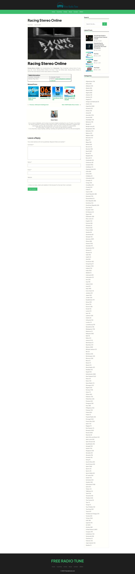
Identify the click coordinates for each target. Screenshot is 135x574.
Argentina (88, 106)
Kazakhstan (89, 300)
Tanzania (88, 495)
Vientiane (88, 538)
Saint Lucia (89, 439)
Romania (88, 430)
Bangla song (89, 126)
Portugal (88, 419)
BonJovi (88, 146)
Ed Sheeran (89, 212)
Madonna (88, 331)
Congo (88, 182)
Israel (87, 286)
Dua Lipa (88, 207)
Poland (88, 412)
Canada (88, 164)
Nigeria (88, 387)
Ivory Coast (89, 291)
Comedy (88, 180)
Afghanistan (89, 81)
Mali (87, 336)
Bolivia (87, 144)
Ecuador (88, 209)
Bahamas (88, 122)
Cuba (87, 189)
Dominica (88, 203)
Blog (87, 140)
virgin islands (89, 543)
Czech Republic (90, 194)
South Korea (89, 464)
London (88, 322)
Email (30, 169)
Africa (87, 83)
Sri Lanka (88, 475)
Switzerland (89, 484)
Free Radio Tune (67, 561)
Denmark (88, 196)
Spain (87, 466)
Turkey (88, 518)
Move (87, 360)
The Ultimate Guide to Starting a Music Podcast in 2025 (100, 37)
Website (30, 177)
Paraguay (88, 403)
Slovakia (88, 453)
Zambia (88, 545)
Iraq (87, 281)
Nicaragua (88, 385)
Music (87, 363)
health (87, 257)
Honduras (88, 261)
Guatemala (89, 248)
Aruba (87, 113)
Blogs (87, 142)
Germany (88, 239)
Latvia (87, 311)
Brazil (87, 151)
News (87, 378)
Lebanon (88, 315)
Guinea (88, 250)
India (87, 270)
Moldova (88, 354)
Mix (87, 351)
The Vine (96, 53)
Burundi (88, 158)
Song (87, 459)
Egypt (87, 214)
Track (87, 511)
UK (86, 525)
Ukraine (88, 527)
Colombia (88, 178)
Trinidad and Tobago (91, 513)
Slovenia (88, 455)
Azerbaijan (89, 119)
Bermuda (88, 137)
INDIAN (88, 272)
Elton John (89, 218)
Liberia (87, 318)
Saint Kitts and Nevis (91, 437)
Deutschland (89, 198)
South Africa (89, 462)
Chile (87, 171)
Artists (88, 110)
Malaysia (88, 333)
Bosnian (88, 149)
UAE (87, 520)
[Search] (104, 24)
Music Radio (89, 367)
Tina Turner (89, 500)
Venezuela (88, 536)
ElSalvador (89, 216)
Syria (87, 486)
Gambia (88, 232)
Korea (87, 304)
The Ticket (96, 67)
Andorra (88, 97)
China (87, 173)
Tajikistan (88, 491)
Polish (87, 414)
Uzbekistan (89, 534)
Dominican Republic (91, 205)
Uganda (88, 522)
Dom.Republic (89, 200)
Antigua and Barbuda (91, 101)
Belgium (88, 135)
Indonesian (89, 277)
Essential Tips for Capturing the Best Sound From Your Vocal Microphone (100, 45)
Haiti (87, 254)
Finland (88, 227)
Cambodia (88, 160)
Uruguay (88, 531)
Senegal (88, 446)
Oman (87, 392)
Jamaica (88, 293)
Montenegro (89, 356)
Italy (87, 288)
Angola (88, 99)
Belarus (88, 133)
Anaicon (88, 95)
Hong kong (89, 263)
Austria (88, 117)
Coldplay (88, 176)
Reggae (88, 426)
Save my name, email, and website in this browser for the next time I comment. (50, 185)
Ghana (87, 241)
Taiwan (88, 489)
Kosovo (88, 306)
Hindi (87, 259)
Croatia (88, 187)
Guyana (88, 252)
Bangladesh (89, 128)
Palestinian (89, 399)
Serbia (87, 448)
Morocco (88, 358)
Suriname (88, 480)
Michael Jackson (90, 349)
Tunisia (88, 516)
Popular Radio (89, 417)
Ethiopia (88, 225)
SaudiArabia (89, 444)
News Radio (89, 383)
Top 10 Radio (89, 507)
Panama (88, 401)
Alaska (87, 88)
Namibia (88, 369)
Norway (88, 390)
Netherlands (89, 374)
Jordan (88, 297)
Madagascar (89, 329)
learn (87, 313)
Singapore (88, 450)
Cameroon (88, 162)
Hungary (88, 266)
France (88, 230)
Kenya (87, 302)
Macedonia (89, 327)
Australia (88, 115)
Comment (31, 144)
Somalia (88, 457)
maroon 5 (88, 340)
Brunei (87, 153)
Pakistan (88, 396)
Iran (87, 279)
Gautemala (89, 234)
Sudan (87, 477)
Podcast (88, 410)
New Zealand (89, 376)
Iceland (88, 268)
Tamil (87, 493)
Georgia (88, 236)
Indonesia (88, 275)
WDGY (96, 60)
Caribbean (88, 167)
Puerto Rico (89, 421)
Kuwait (88, 309)
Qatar (87, 423)
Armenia (88, 108)
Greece (88, 243)
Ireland (88, 284)
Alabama (88, 86)
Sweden (88, 482)
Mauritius (88, 345)
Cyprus (88, 191)
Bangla (88, 124)
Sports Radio (89, 473)
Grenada (88, 245)
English (88, 221)
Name (30, 162)
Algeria (88, 92)
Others (88, 394)
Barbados (88, 131)
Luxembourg (89, 324)
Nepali (87, 372)
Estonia (88, 223)
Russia (87, 432)
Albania (88, 90)
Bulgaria (88, 155)
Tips (87, 502)
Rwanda (88, 435)
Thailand (88, 498)
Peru (87, 405)
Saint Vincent (89, 441)
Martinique (89, 342)
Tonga (87, 504)
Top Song (88, 509)
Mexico (88, 347)
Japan (87, 295)
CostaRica (88, 185)
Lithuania (88, 320)
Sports (88, 468)
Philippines (89, 408)
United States (89, 529)
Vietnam (88, 540)
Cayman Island (90, 169)
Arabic (87, 104)
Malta (87, 338)
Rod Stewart (89, 428)
